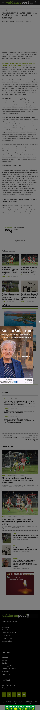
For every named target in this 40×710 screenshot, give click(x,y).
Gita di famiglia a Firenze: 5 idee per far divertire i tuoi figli (18, 355)
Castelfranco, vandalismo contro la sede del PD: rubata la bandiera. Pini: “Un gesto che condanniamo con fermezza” (19, 403)
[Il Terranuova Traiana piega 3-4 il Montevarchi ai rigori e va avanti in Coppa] (29, 259)
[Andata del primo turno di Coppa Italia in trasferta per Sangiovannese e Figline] (10, 286)
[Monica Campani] (3, 21)
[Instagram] (9, 694)
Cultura (9, 10)
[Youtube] (19, 694)
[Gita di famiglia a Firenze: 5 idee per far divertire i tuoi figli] (20, 343)
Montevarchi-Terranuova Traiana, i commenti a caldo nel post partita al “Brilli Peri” (10, 271)
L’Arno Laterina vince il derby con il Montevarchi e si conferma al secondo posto (29, 439)
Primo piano (5, 276)
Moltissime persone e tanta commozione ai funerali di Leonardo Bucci (19, 412)
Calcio (3, 301)
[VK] (22, 247)
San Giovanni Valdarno (27, 10)
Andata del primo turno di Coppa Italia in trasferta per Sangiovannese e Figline (10, 296)
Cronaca (6, 399)
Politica (4, 10)
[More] (31, 247)
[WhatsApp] (27, 247)
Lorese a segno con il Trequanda (9, 437)
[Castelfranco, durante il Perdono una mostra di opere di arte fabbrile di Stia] (29, 286)
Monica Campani (10, 21)
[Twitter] (14, 694)
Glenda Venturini (16, 551)
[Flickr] (24, 694)
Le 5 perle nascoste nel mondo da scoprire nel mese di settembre (19, 331)
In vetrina (6, 327)
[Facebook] (9, 247)
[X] (14, 247)
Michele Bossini (13, 475)
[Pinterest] (18, 247)
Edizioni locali (16, 10)
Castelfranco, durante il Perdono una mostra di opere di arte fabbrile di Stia (29, 296)
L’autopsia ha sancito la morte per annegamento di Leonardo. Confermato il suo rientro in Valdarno (19, 420)
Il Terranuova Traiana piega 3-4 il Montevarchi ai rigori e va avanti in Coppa (29, 270)
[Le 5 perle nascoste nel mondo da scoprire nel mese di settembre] (20, 319)
